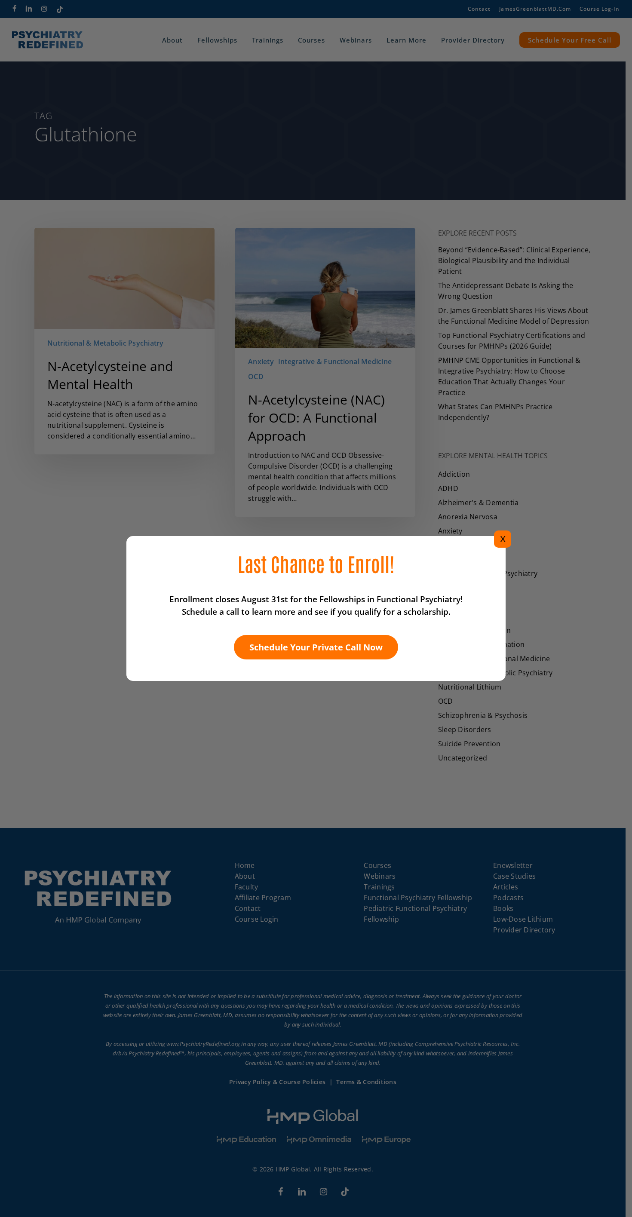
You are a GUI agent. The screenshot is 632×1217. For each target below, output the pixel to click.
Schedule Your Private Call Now (316, 647)
